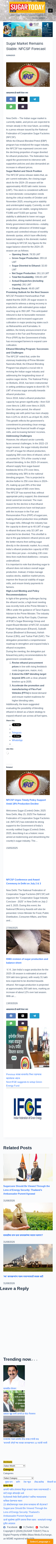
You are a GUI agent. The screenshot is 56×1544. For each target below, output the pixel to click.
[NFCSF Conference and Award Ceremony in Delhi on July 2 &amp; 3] (28, 862)
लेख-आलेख (39, 1482)
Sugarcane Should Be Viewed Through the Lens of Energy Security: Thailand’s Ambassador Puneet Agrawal (26, 1190)
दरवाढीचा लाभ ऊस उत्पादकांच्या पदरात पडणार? (23, 1235)
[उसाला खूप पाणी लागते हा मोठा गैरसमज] (14, 1401)
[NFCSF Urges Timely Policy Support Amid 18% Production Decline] (28, 782)
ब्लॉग (18, 1482)
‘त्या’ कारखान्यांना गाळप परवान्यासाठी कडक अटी (23, 1276)
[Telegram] (34, 99)
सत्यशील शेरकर (9, 1388)
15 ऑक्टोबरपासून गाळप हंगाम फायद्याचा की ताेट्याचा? (25, 1504)
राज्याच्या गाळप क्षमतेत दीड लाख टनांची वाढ (21, 1439)
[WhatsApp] (11, 106)
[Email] (23, 106)
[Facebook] (11, 99)
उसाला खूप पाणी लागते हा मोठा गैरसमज (19, 1413)
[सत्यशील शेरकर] (14, 1375)
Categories (8, 1473)
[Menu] (50, 11)
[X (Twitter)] (23, 99)
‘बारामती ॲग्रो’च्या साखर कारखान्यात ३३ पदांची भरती (25, 1443)
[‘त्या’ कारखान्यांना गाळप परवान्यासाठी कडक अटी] (28, 1257)
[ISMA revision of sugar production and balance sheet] (28, 942)
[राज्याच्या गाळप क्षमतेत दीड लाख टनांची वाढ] (14, 1426)
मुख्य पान (8, 1482)
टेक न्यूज (27, 1482)
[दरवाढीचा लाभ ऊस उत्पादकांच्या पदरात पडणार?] (28, 1216)
